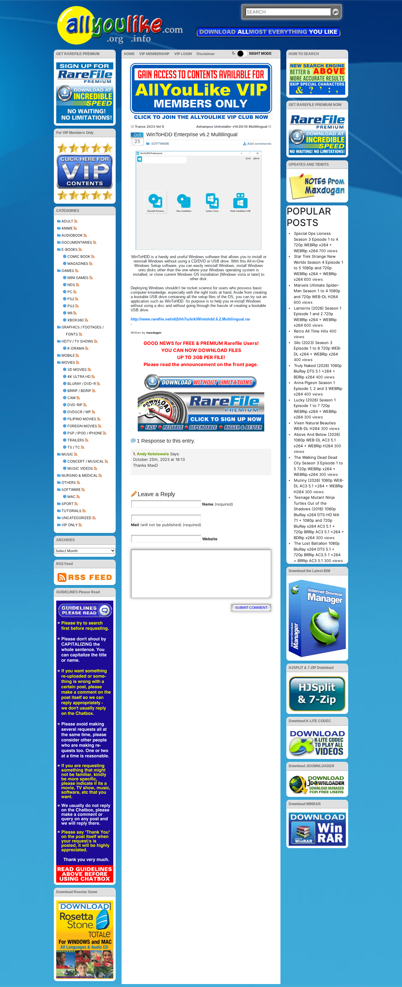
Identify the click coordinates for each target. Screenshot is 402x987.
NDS (71, 285)
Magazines (77, 263)
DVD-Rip (74, 405)
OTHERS (69, 482)
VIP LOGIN (183, 53)
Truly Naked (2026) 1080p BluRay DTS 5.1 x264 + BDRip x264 (318, 371)
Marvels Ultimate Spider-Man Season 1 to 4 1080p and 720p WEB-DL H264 (317, 291)
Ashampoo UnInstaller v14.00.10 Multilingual (231, 126)
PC (69, 292)
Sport (68, 503)
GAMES (68, 270)
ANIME (67, 228)
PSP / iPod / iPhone (84, 433)
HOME (129, 53)
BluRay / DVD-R (81, 383)
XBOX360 (75, 320)
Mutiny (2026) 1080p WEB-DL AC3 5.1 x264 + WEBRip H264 (319, 486)
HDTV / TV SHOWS (77, 341)
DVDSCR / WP (79, 412)
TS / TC (73, 447)
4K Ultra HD (79, 376)
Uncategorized (77, 518)
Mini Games (78, 277)
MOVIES (68, 362)
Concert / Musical (85, 461)
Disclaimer (206, 53)
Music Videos (80, 468)
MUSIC (67, 454)
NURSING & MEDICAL (80, 475)
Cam (71, 398)
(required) (217, 504)
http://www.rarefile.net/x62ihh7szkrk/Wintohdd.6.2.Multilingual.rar (190, 319)
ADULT (67, 221)
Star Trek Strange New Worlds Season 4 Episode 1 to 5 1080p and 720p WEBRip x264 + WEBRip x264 (318, 268)
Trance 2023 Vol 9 (149, 126)
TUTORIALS (72, 511)
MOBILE (68, 355)
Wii (69, 313)
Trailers (75, 440)
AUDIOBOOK (72, 235)
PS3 (70, 306)
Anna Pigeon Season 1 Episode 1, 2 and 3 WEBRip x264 (318, 388)
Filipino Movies (81, 419)
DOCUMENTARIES (77, 242)
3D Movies (77, 369)
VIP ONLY (70, 525)
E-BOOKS (70, 249)
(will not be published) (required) (166, 524)
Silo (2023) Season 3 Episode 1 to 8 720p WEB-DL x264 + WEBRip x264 (317, 348)
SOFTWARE (71, 489)
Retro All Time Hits (311, 331)
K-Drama (75, 348)
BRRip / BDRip (79, 390)
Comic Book (78, 256)
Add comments (259, 144)
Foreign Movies (82, 426)
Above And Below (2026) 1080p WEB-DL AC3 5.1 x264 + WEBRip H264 (317, 440)
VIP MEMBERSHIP (154, 53)
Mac (71, 496)
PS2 (70, 299)
